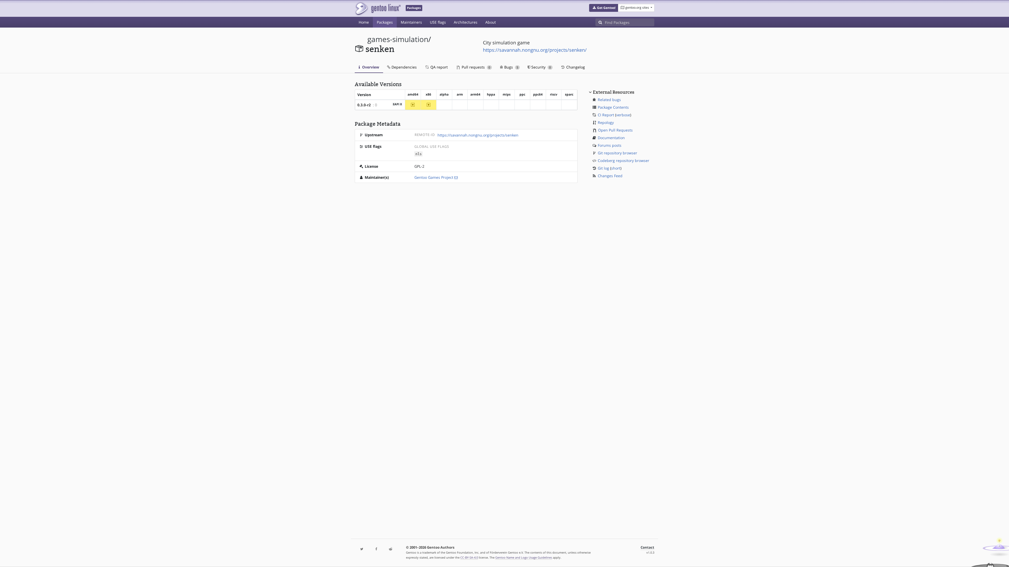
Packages (385, 22)
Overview (370, 67)
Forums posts (609, 145)
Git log (603, 168)
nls (418, 154)
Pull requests (475, 67)
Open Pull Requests (615, 130)
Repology (606, 122)
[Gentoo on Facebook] (376, 549)
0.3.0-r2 (364, 104)
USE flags (438, 22)
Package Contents (613, 107)
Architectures (465, 22)
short (615, 168)
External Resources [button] (613, 92)
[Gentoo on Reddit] (390, 549)
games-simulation (397, 39)
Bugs (510, 67)
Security (540, 67)
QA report (438, 67)
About (490, 22)
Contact (647, 547)
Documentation (611, 137)
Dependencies (403, 67)
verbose (623, 114)
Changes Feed (610, 175)
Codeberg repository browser (623, 160)
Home (364, 22)
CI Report (606, 114)
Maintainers (411, 22)
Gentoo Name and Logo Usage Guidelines (523, 557)
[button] (603, 8)
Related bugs (609, 99)
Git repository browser (617, 152)
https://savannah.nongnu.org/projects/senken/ (535, 50)
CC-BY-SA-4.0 (469, 557)
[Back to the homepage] (378, 8)
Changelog (575, 67)
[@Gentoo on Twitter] (362, 549)
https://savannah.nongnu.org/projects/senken (477, 135)
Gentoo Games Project (433, 177)
